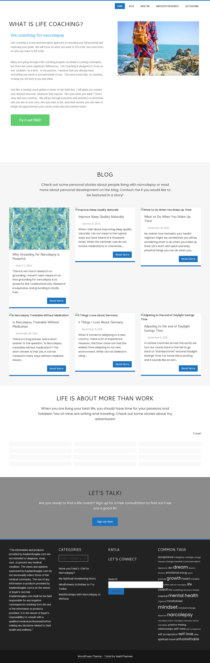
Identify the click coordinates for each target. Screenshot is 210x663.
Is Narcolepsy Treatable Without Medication (35, 325)
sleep (196, 634)
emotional (172, 572)
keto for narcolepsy (178, 585)
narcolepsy (180, 614)
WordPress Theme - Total (94, 656)
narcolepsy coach (165, 621)
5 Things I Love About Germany (100, 322)
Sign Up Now (105, 522)
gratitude (162, 579)
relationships (165, 629)
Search (112, 579)
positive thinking (177, 624)
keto (167, 584)
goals (190, 573)
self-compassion (193, 629)
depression (163, 568)
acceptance (166, 557)
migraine (162, 601)
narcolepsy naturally (183, 621)
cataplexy (179, 557)
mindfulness (175, 601)
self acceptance (168, 634)
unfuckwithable (187, 639)
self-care (180, 629)
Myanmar (162, 615)
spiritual (163, 639)
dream (180, 567)
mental (163, 596)
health (186, 578)
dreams (192, 568)
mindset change (187, 608)
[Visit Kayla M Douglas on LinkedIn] (116, 568)
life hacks (187, 590)
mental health (183, 595)
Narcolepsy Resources (167, 6)
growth (174, 578)
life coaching (176, 589)
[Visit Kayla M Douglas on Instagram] (110, 568)
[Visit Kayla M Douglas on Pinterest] (128, 568)
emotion (161, 573)
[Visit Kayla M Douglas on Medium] (122, 568)
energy (183, 572)
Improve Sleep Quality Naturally (101, 217)
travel (172, 639)
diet (170, 567)
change (189, 557)
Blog (131, 6)
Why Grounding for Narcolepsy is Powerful (36, 257)
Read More (56, 301)
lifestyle (195, 590)
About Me (145, 6)
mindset (168, 607)
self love (185, 633)
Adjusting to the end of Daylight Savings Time (167, 329)
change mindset (174, 561)
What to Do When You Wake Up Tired (167, 219)
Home (119, 6)
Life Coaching (192, 6)
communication (191, 561)
